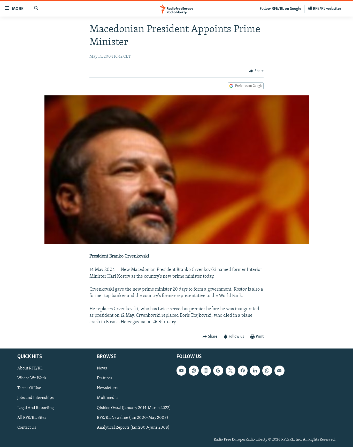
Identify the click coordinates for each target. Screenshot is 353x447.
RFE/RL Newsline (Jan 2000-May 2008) (132, 417)
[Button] (256, 71)
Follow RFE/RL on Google (280, 9)
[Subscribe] (279, 370)
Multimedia (107, 398)
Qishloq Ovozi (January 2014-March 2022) (134, 408)
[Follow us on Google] (218, 370)
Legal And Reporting (35, 408)
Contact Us (26, 427)
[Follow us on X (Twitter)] (230, 370)
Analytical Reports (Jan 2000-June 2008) (133, 427)
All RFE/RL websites (325, 9)
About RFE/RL (30, 368)
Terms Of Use (29, 388)
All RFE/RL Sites (31, 417)
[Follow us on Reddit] (193, 370)
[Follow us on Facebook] (243, 370)
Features (104, 378)
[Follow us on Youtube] (181, 370)
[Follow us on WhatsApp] (267, 370)
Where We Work (32, 378)
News (102, 368)
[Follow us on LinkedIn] (255, 370)
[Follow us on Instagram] (206, 370)
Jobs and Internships (35, 398)
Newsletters (107, 388)
